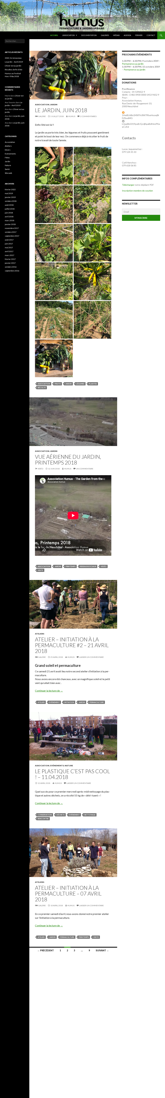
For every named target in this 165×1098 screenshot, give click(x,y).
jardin (68, 384)
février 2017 (10, 259)
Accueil (54, 35)
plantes (93, 384)
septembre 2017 (12, 236)
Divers (7, 150)
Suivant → (102, 950)
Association (42, 104)
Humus (71, 116)
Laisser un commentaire (91, 657)
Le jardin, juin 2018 (61, 110)
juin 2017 (9, 243)
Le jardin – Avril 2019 (14, 62)
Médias (116, 35)
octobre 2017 (10, 232)
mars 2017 (9, 255)
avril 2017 (9, 251)
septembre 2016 (12, 271)
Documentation (89, 35)
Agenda (127, 35)
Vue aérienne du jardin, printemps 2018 (68, 459)
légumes (80, 384)
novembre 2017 (12, 228)
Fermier (138, 35)
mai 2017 (9, 247)
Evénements (57, 765)
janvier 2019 (10, 197)
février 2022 (10, 189)
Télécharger (128, 184)
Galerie (42, 116)
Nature (69, 765)
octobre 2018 (10, 201)
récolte (42, 388)
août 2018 (9, 205)
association (44, 384)
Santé (7, 169)
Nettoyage (89, 815)
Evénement (54, 702)
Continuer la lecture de (49, 690)
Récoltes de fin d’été (13, 69)
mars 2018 (9, 220)
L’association (68, 35)
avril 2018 (9, 216)
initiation (69, 702)
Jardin (53, 104)
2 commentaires (88, 116)
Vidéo (40, 468)
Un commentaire (84, 468)
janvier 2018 (10, 224)
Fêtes (7, 157)
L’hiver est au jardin (13, 65)
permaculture (97, 702)
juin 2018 (9, 212)
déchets (60, 815)
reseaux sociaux (88, 566)
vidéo (104, 566)
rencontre (43, 819)
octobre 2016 (10, 267)
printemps (71, 566)
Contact (151, 35)
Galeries (105, 35)
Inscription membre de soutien (137, 190)
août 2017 (9, 240)
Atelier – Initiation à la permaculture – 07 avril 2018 (68, 893)
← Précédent (45, 950)
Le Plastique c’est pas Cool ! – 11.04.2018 (72, 774)
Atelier (41, 702)
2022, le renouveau (13, 58)
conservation (45, 815)
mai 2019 (9, 193)
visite (40, 570)
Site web (8, 173)
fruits (58, 384)
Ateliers (39, 633)
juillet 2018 (10, 209)
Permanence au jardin (133, 63)
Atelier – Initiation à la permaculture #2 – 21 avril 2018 (72, 645)
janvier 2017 (10, 263)
